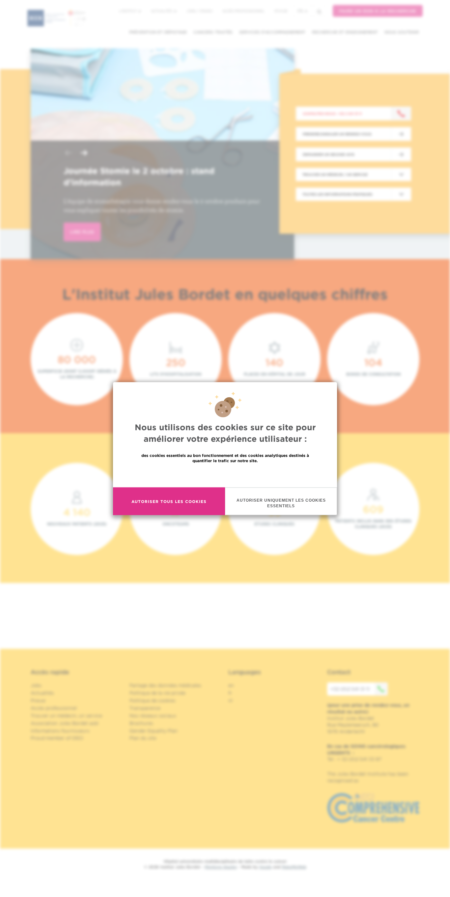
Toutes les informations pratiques (337, 194)
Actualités (162, 11)
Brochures (141, 723)
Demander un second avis (328, 154)
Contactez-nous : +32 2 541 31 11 (332, 114)
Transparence (144, 708)
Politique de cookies (152, 700)
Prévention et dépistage (158, 32)
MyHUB (280, 11)
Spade (265, 866)
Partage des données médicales (165, 685)
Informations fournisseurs (60, 730)
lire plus (82, 231)
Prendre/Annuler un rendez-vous (337, 134)
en (231, 685)
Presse (38, 700)
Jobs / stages (199, 11)
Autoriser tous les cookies (169, 501)
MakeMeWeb (294, 866)
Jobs (36, 685)
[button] (68, 153)
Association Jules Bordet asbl (64, 723)
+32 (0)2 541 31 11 (350, 689)
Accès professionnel (243, 11)
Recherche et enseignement (345, 32)
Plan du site (142, 738)
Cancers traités (213, 32)
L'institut (128, 11)
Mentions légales (221, 866)
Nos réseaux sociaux (152, 715)
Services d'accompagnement (272, 32)
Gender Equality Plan (153, 730)
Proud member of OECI (57, 738)
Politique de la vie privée (157, 693)
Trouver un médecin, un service (66, 715)
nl (230, 700)
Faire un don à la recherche (377, 11)
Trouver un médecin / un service (335, 174)
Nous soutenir (401, 32)
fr (300, 11)
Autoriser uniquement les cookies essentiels (281, 503)
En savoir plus (225, 474)
